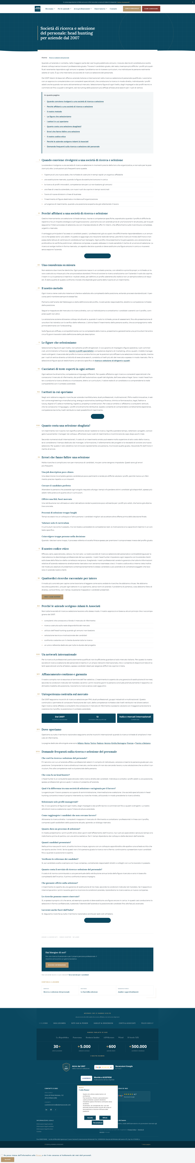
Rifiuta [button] (105, 1117)
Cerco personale (132, 8)
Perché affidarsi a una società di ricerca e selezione (70, 107)
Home (44, 58)
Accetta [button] (90, 1117)
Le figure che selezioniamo (59, 117)
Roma (87, 743)
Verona (107, 743)
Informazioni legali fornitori (45, 1129)
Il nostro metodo (54, 112)
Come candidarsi (151, 8)
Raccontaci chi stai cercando (97, 256)
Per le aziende (63, 9)
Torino (93, 743)
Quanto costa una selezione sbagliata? (64, 126)
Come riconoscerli (123, 2)
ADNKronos (108, 1037)
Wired (121, 1037)
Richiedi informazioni (57, 965)
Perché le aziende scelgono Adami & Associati (67, 142)
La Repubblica (62, 1037)
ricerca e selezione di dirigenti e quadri (112, 361)
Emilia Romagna (118, 743)
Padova (100, 743)
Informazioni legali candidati (45, 1126)
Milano (81, 743)
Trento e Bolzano (143, 743)
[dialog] (97, 1106)
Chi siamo (49, 9)
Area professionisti (82, 9)
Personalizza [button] (97, 1122)
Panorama (77, 1037)
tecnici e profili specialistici (81, 351)
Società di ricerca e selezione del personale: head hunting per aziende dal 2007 (68, 33)
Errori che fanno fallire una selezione (63, 132)
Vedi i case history (52, 597)
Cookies (39, 1131)
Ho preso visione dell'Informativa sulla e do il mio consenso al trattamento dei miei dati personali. (47, 1155)
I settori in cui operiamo (57, 121)
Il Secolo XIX (133, 1037)
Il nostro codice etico (56, 137)
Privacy (39, 1155)
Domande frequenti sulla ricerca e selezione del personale (73, 147)
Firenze (130, 743)
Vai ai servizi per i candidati (79, 975)
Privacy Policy (132, 1130)
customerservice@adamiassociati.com (58, 1105)
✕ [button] (113, 1088)
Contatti (113, 9)
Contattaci (97, 416)
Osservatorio (99, 9)
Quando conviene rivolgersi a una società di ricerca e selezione (75, 101)
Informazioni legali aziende (45, 1124)
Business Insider (92, 1037)
